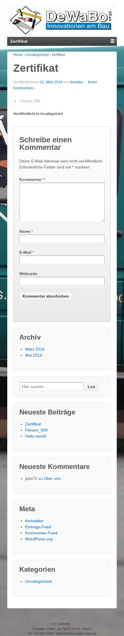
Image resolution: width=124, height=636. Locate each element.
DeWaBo (64, 624)
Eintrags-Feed (38, 527)
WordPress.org (38, 539)
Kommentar (31, 179)
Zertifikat (33, 424)
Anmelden (34, 520)
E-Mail (25, 252)
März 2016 (35, 349)
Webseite (28, 273)
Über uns (52, 478)
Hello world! (35, 436)
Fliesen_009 (30, 101)
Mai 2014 (33, 355)
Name (24, 231)
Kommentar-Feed (41, 533)
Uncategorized (37, 55)
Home (18, 55)
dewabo (76, 82)
